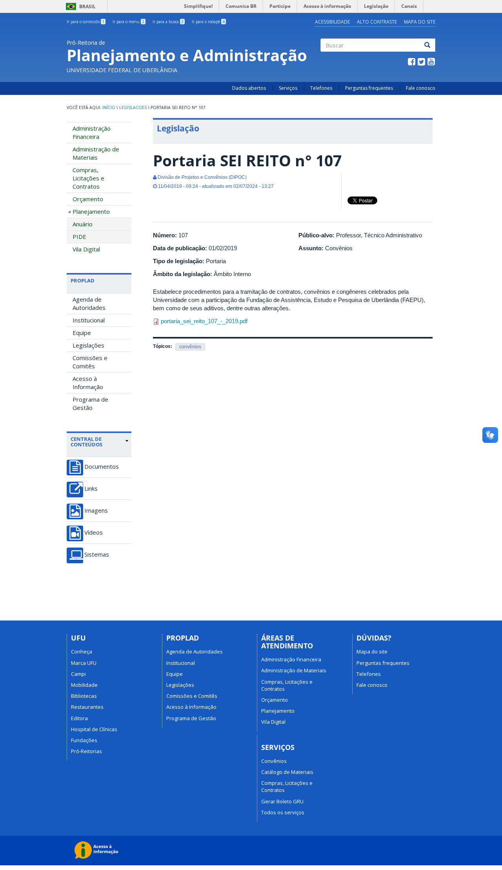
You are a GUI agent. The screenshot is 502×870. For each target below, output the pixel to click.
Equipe (82, 333)
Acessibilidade (332, 21)
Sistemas (96, 554)
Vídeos (93, 532)
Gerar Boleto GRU (282, 801)
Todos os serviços (282, 812)
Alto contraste (377, 21)
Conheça (81, 651)
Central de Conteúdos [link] (86, 442)
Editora (79, 718)
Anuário (83, 224)
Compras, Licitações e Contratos (88, 178)
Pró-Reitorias (86, 751)
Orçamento (88, 199)
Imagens (96, 510)
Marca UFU (83, 662)
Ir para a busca (168, 21)
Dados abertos (249, 88)
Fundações (84, 740)
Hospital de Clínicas (94, 729)
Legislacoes (133, 107)
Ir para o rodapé (208, 21)
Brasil (79, 6)
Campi (78, 673)
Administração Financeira (92, 132)
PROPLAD (83, 280)
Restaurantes (87, 706)
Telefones (321, 88)
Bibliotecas (84, 695)
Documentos (101, 467)
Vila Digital (86, 249)
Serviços (288, 88)
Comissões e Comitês (90, 362)
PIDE (79, 236)
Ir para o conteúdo (85, 21)
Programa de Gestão (90, 403)
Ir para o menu (128, 21)
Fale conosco (420, 88)
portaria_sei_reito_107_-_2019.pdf (204, 321)
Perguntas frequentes (369, 88)
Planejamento (91, 211)
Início (108, 107)
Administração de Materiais (96, 153)
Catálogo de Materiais (287, 771)
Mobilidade (84, 684)
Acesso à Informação (88, 383)
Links (91, 488)
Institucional (89, 320)
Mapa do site (419, 21)
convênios (190, 346)
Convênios (274, 760)
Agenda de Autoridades (89, 303)
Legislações (88, 345)
